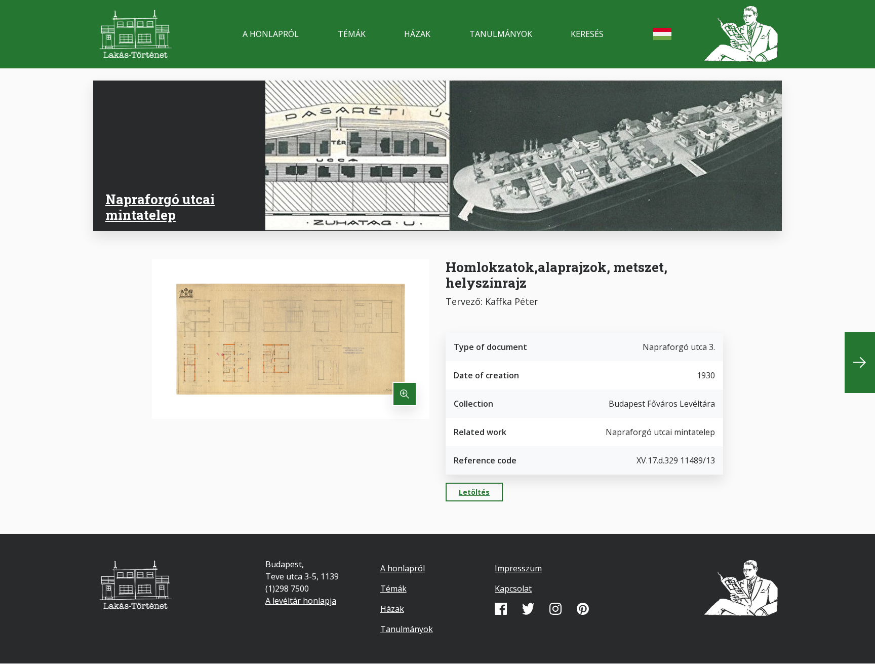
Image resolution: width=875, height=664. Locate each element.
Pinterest (583, 609)
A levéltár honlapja (300, 600)
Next (860, 362)
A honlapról (271, 34)
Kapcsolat (513, 588)
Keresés (587, 34)
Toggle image (404, 394)
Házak (417, 34)
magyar (662, 34)
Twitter (528, 609)
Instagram (555, 609)
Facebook (501, 609)
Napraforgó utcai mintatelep (160, 206)
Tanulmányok (500, 34)
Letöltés (474, 492)
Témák (352, 34)
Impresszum (518, 568)
